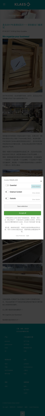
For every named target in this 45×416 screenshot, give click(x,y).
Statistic (13, 198)
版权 (27, 235)
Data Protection (20, 235)
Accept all (22, 213)
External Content (16, 192)
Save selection (22, 206)
